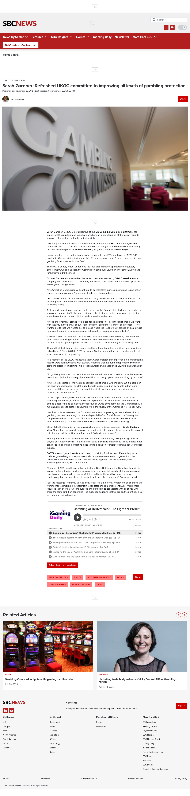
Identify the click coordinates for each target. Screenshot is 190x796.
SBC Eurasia (148, 756)
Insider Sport (149, 747)
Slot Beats (147, 760)
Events (80, 37)
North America (9, 734)
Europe (6, 726)
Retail (16, 54)
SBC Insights (59, 37)
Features (37, 37)
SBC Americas (149, 722)
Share (183, 98)
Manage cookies (135, 778)
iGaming (53, 730)
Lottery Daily (148, 743)
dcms (120, 577)
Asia (5, 730)
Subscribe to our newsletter (62, 565)
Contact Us (45, 778)
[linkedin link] (166, 27)
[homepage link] (20, 23)
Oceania (7, 747)
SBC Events (148, 764)
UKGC (100, 584)
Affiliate (53, 739)
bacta (77, 577)
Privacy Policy (181, 778)
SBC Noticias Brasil (151, 739)
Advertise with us (89, 778)
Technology (55, 743)
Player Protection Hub (153, 752)
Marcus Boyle (57, 584)
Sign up (181, 705)
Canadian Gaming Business (155, 769)
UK (4, 722)
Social (52, 752)
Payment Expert (150, 730)
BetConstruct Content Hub (20, 45)
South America (9, 739)
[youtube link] (172, 27)
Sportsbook (55, 722)
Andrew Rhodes (58, 577)
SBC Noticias (149, 734)
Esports (53, 747)
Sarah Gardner (81, 584)
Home (7, 54)
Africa (5, 743)
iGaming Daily (102, 37)
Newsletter (122, 37)
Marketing (54, 734)
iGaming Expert (150, 726)
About (5, 778)
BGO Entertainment (99, 577)
